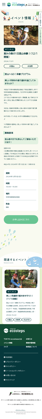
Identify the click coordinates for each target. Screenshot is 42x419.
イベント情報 (8, 343)
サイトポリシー (11, 366)
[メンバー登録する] (40, 20)
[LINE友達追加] (40, 36)
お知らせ (29, 339)
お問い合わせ (11, 375)
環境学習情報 (30, 343)
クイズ (6, 347)
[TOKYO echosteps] (14, 329)
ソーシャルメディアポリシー (15, 371)
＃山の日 (27, 319)
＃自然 (30, 66)
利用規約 (9, 357)
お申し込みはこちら (21, 219)
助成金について (31, 347)
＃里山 (11, 66)
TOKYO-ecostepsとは (13, 339)
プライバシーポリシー (13, 362)
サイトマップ (10, 380)
